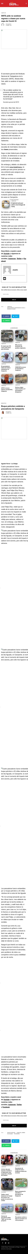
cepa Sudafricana (16, 167)
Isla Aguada (10, 1218)
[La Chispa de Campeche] (14, 3)
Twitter (19, 258)
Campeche (3, 12)
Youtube (6, 253)
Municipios (3, 403)
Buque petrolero (11, 1217)
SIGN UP (14, 299)
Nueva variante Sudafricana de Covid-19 (16, 307)
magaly (9, 411)
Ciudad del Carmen (21, 1217)
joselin (9, 24)
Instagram (12, 258)
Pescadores (17, 1218)
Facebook (6, 1192)
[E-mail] (4, 279)
